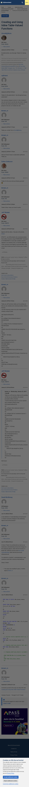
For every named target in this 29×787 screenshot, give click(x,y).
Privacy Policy (10, 773)
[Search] (22, 2)
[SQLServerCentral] (1, 2)
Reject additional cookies (10, 780)
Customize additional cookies (10, 784)
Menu (27, 2)
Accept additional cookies (10, 777)
